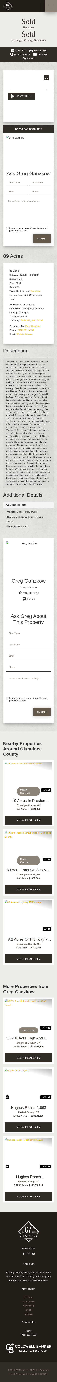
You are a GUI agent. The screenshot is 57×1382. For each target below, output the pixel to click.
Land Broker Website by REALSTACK (28, 1374)
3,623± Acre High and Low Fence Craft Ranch (28, 1038)
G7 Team (28, 1297)
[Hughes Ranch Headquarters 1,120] (28, 1153)
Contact (28, 1314)
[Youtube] (33, 1254)
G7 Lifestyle (29, 1301)
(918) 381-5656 (26, 330)
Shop (28, 1309)
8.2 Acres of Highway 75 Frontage (28, 939)
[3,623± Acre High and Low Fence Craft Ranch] (28, 1014)
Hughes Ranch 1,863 (28, 1108)
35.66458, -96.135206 (32, 320)
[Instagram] (28, 1254)
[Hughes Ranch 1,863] (28, 1084)
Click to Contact (24, 334)
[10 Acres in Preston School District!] (28, 777)
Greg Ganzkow (32, 326)
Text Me (31, 599)
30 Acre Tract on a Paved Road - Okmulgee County (28, 870)
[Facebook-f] (23, 1254)
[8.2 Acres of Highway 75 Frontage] (28, 916)
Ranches (35, 291)
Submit (42, 238)
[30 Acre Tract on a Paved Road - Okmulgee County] (28, 846)
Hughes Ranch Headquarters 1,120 (28, 1177)
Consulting (28, 1305)
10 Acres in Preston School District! (28, 801)
